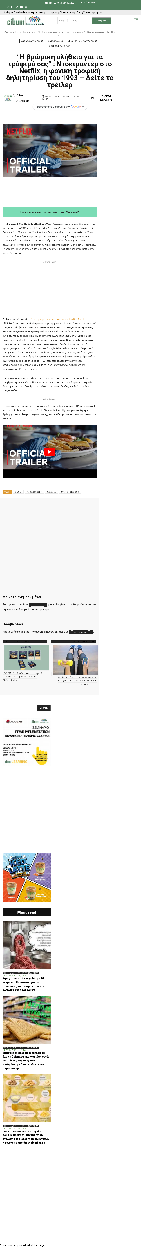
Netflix (51, 492)
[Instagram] (8, 7)
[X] (46, 506)
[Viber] (124, 506)
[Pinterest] (57, 506)
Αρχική (8, 32)
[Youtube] (21, 7)
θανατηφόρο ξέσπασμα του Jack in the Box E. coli (57, 319)
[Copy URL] (135, 506)
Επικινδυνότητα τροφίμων (82, 41)
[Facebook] (3, 7)
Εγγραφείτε (37, 605)
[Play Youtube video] (50, 451)
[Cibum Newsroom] (8, 98)
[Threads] (26, 7)
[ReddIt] (91, 506)
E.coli (18, 492)
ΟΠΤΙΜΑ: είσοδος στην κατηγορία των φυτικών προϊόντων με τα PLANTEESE (23, 676)
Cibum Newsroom (22, 98)
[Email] (102, 506)
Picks (18, 32)
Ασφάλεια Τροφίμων (32, 41)
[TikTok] (17, 7)
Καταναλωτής (55, 41)
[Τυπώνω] (113, 506)
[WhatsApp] (68, 506)
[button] (130, 20)
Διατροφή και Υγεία (59, 46)
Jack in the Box (70, 492)
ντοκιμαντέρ (34, 492)
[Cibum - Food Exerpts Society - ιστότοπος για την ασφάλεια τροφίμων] (25, 20)
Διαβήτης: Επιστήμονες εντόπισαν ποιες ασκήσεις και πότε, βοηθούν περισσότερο (77, 680)
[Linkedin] (12, 7)
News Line (29, 32)
